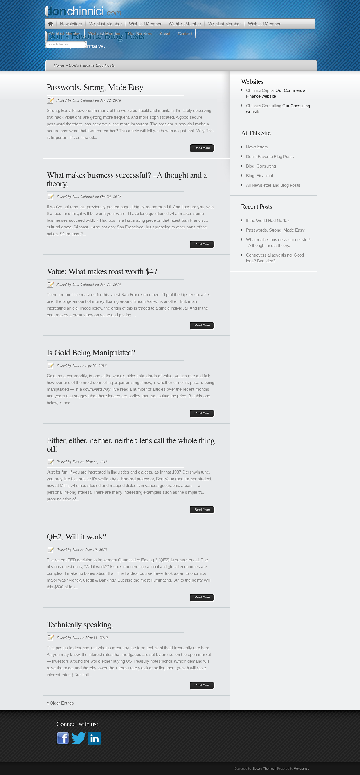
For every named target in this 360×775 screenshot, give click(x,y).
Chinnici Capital (260, 90)
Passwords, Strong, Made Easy (95, 86)
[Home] (50, 24)
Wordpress (301, 768)
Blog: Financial (259, 175)
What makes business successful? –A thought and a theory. (127, 179)
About (164, 33)
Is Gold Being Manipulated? (91, 352)
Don (76, 365)
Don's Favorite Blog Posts (270, 156)
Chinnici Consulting (263, 105)
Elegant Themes (263, 768)
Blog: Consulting (261, 166)
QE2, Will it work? (76, 536)
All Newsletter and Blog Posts (273, 185)
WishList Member (105, 23)
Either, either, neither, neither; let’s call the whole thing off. (131, 444)
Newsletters (71, 23)
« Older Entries (60, 703)
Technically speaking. (80, 624)
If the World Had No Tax (268, 220)
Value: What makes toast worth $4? (102, 270)
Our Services (140, 33)
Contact (184, 33)
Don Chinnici (83, 100)
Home (59, 65)
